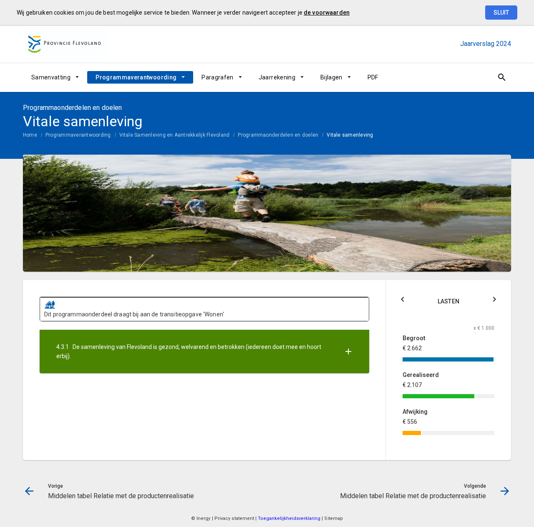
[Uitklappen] (348, 352)
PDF (373, 77)
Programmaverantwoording (136, 77)
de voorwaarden (327, 12)
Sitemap (333, 518)
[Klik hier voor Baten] (494, 300)
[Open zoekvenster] (501, 77)
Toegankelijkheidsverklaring (290, 518)
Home (30, 135)
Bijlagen (331, 77)
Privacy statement (234, 518)
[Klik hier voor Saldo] (403, 300)
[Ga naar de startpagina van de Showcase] (64, 44)
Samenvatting (51, 77)
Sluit (501, 12)
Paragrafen (218, 77)
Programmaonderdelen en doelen (278, 135)
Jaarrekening (277, 77)
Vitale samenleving (350, 135)
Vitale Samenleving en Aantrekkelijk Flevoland (174, 135)
